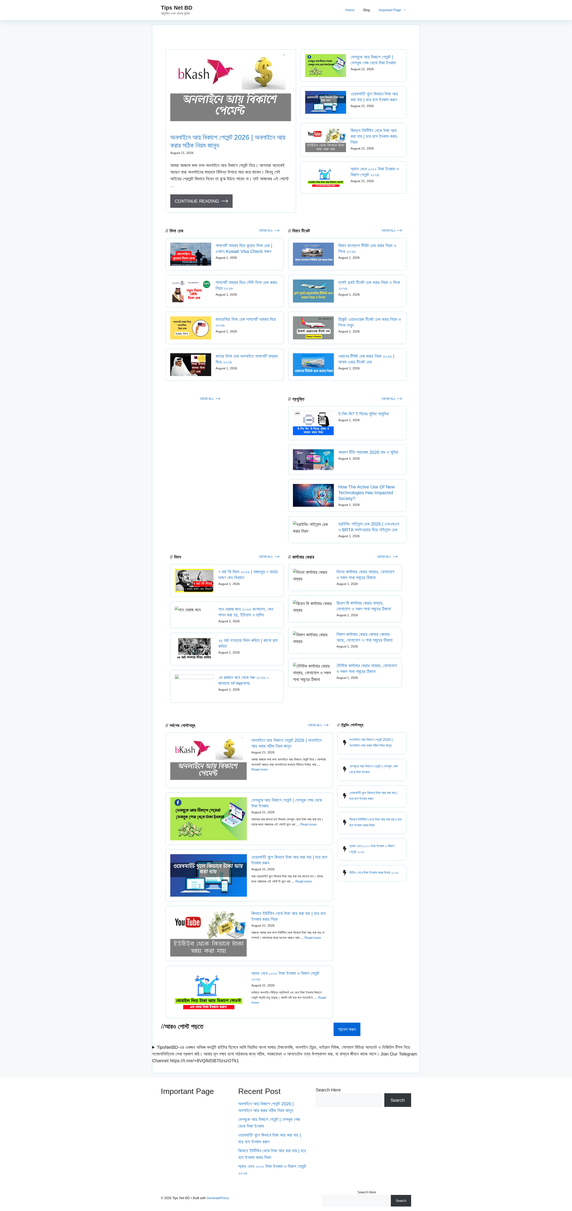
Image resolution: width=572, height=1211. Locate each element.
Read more (259, 769)
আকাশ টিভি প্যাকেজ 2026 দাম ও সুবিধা (368, 452)
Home (349, 10)
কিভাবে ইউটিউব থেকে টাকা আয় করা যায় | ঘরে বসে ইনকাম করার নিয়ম (374, 136)
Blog (366, 10)
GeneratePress (218, 1198)
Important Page (390, 10)
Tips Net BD (176, 7)
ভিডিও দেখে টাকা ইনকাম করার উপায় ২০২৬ (373, 873)
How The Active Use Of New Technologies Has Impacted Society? (366, 492)
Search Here (328, 1089)
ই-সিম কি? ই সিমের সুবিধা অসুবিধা (363, 413)
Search (398, 1100)
